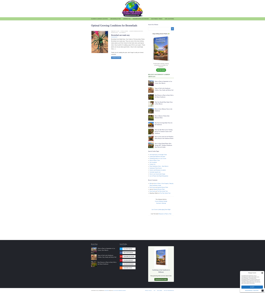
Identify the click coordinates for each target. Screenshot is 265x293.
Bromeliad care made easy (120, 35)
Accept (252, 287)
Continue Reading (116, 57)
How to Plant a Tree (155, 160)
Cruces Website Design (161, 201)
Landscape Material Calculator (157, 156)
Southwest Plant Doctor (156, 168)
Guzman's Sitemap (161, 203)
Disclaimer (159, 290)
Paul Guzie (152, 187)
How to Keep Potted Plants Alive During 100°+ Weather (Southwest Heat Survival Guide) (163, 145)
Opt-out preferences (249, 290)
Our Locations (169, 18)
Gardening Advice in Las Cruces (158, 158)
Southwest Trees (156, 18)
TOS (154, 290)
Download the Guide (161, 279)
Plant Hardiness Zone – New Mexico (159, 166)
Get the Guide (161, 70)
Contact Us (126, 18)
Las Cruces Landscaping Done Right (161, 209)
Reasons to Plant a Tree (165, 214)
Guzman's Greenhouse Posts (136, 31)
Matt (151, 183)
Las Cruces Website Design (119, 290)
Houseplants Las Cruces (141, 18)
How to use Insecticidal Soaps (157, 174)
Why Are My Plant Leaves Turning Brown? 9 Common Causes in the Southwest (163, 131)
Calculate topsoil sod (155, 172)
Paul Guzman (125, 31)
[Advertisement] (161, 227)
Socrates (107, 290)
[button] (262, 273)
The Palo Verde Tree (162, 191)
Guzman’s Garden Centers (99, 18)
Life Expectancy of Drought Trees (158, 154)
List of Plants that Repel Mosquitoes (159, 176)
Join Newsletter (115, 18)
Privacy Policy (256, 290)
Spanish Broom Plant (162, 187)
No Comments (122, 32)
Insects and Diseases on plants (158, 170)
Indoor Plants (114, 32)
